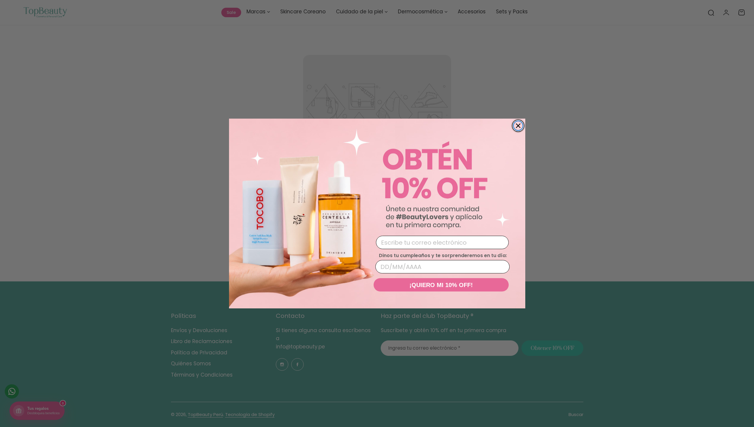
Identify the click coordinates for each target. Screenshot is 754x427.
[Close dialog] (518, 125)
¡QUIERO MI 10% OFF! (441, 285)
